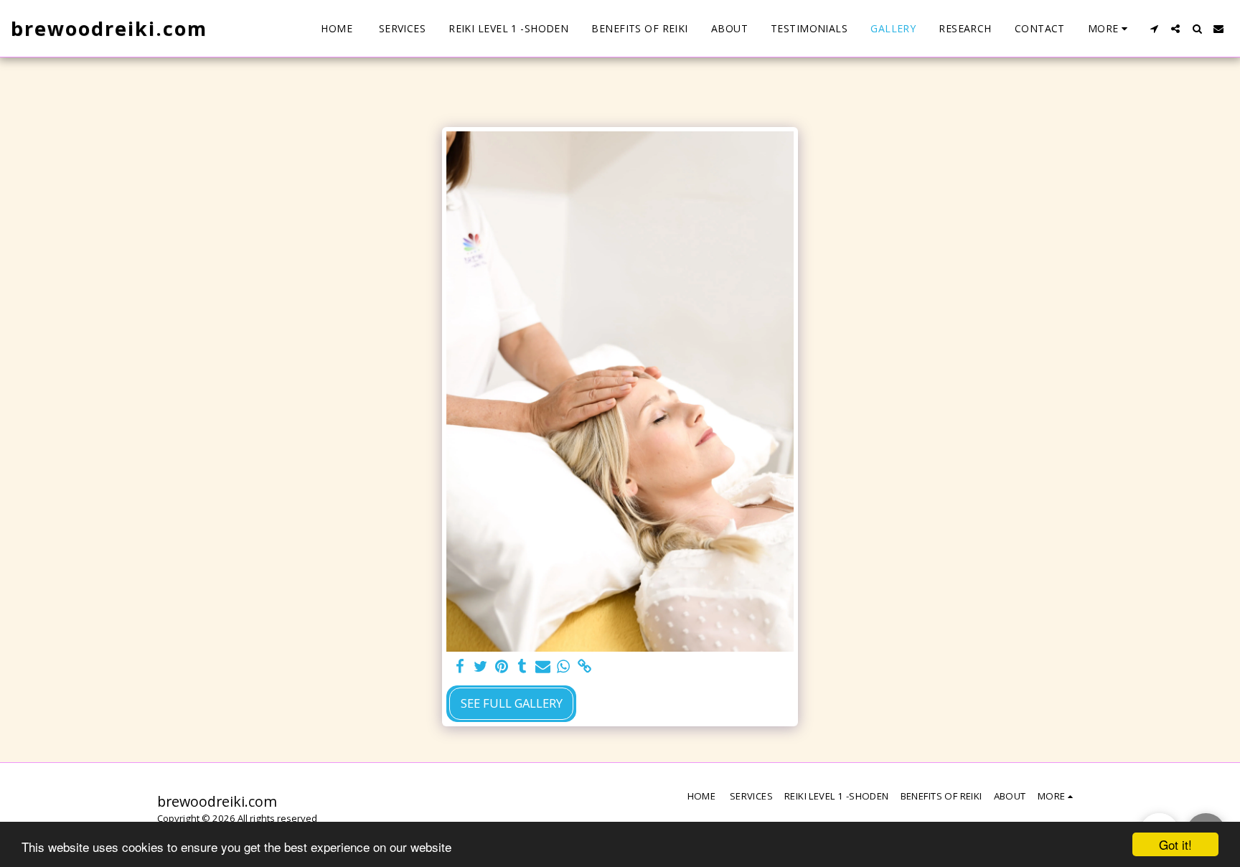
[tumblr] (522, 667)
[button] (1154, 29)
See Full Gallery (512, 703)
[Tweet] (481, 667)
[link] (584, 667)
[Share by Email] (542, 667)
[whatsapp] (563, 667)
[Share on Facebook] (460, 667)
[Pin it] (501, 667)
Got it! (1175, 844)
